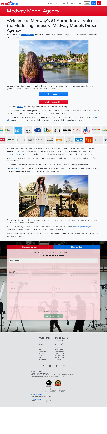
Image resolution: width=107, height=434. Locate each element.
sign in (87, 3)
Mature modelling (59, 357)
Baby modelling (59, 349)
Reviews (41, 347)
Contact (41, 353)
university (14, 169)
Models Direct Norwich (37, 399)
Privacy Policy (63, 311)
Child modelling (59, 347)
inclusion (20, 107)
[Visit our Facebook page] (50, 366)
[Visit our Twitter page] (57, 366)
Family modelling (59, 353)
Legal (40, 355)
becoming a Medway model (83, 227)
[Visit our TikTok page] (64, 366)
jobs (80, 3)
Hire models (52, 94)
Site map (41, 357)
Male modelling (59, 343)
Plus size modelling (60, 355)
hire (93, 3)
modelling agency (28, 35)
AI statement (42, 359)
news (57, 3)
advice (73, 3)
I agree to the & (55, 311)
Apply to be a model (52, 102)
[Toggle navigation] (103, 3)
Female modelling (59, 340)
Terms (55, 311)
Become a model (43, 340)
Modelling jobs (43, 345)
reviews (50, 3)
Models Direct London (36, 394)
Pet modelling (58, 359)
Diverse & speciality (60, 351)
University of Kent (13, 154)
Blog (40, 349)
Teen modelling (59, 345)
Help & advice (42, 351)
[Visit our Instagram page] (43, 366)
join (99, 3)
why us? (65, 3)
